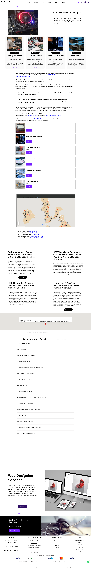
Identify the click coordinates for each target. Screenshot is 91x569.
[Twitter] (15, 550)
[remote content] (45, 210)
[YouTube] (17, 550)
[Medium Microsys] (5, 550)
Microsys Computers (48, 561)
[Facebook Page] (10, 550)
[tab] (24, 343)
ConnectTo (63, 561)
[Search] (88, 2)
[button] (63, 2)
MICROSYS (5, 1)
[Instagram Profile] (12, 550)
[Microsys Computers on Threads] (8, 550)
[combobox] (45, 332)
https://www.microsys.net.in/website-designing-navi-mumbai (23, 495)
